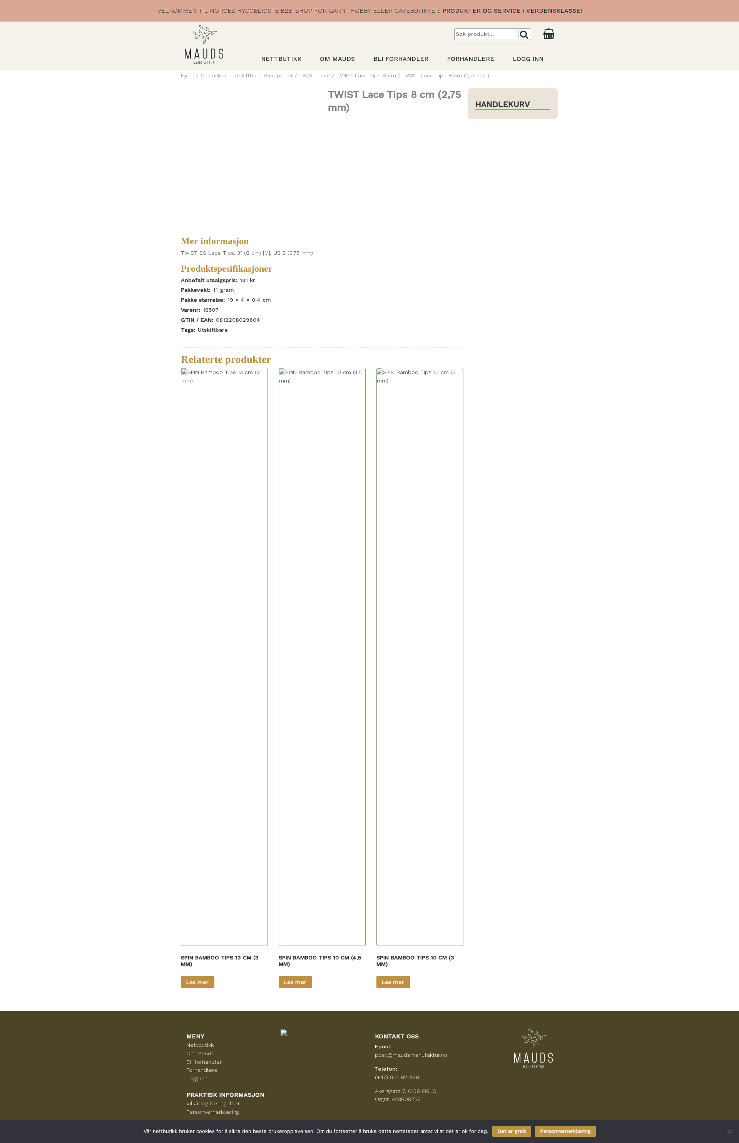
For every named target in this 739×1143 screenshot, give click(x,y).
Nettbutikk (281, 58)
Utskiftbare (213, 330)
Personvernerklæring (212, 1112)
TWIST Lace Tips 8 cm (366, 75)
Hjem (187, 75)
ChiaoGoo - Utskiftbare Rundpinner (247, 75)
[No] (729, 1131)
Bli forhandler (400, 58)
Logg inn (528, 58)
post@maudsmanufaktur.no (411, 1055)
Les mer (197, 982)
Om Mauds (337, 58)
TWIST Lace (314, 75)
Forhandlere (470, 58)
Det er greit (511, 1131)
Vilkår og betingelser (213, 1103)
